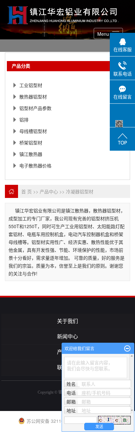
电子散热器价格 (35, 165)
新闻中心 (67, 336)
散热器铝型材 (33, 96)
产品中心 (49, 191)
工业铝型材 (30, 85)
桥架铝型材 (30, 142)
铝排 (24, 119)
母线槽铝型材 (33, 131)
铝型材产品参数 (35, 108)
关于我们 (67, 321)
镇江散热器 (30, 154)
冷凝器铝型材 (79, 191)
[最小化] (127, 348)
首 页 (26, 191)
